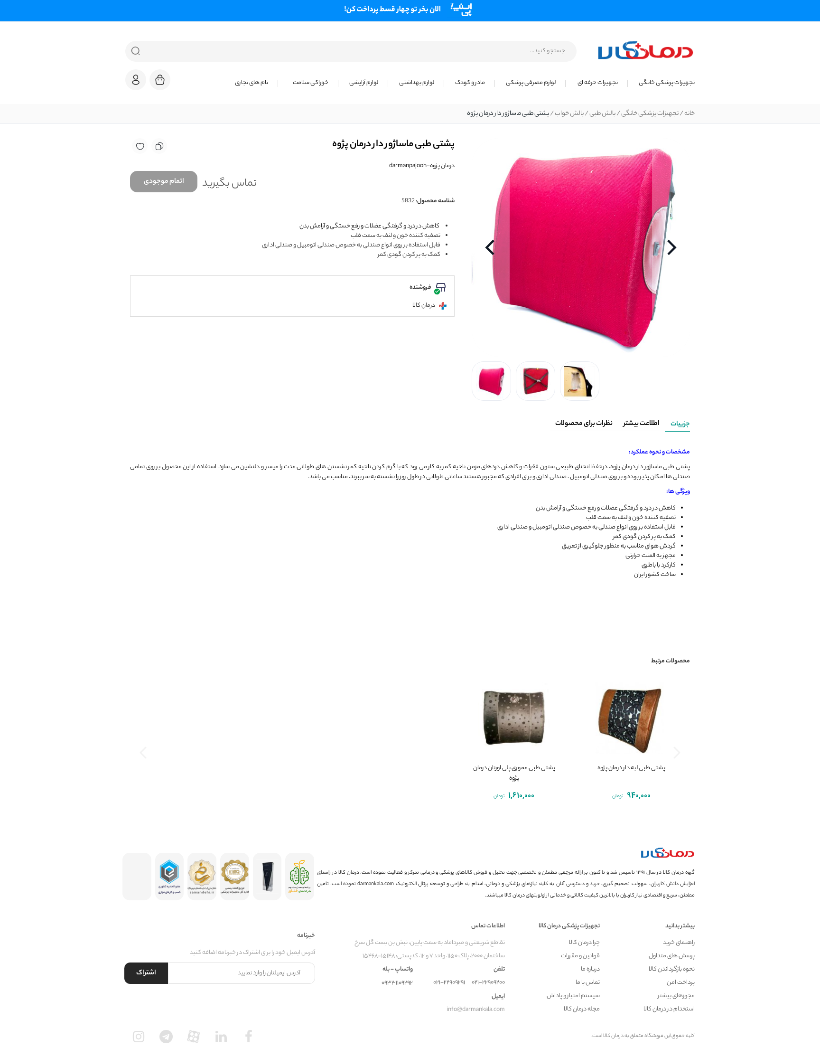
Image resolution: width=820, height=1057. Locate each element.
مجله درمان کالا (582, 1009)
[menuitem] (661, 83)
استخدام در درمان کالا (669, 1009)
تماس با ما (588, 983)
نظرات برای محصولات (584, 424)
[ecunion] (169, 876)
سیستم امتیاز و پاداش (573, 996)
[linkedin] (221, 1036)
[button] (135, 79)
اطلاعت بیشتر (642, 424)
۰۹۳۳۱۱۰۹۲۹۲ (397, 983)
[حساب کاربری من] (135, 84)
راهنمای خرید (679, 943)
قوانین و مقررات (580, 956)
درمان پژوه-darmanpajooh (422, 166)
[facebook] (248, 1036)
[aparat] (193, 1036)
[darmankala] (645, 50)
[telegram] (166, 1036)
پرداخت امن (681, 983)
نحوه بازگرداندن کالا (672, 969)
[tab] (677, 423)
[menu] (438, 83)
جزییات (680, 424)
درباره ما (590, 969)
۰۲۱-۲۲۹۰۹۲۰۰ (488, 983)
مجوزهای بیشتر (676, 996)
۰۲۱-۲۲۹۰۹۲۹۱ (449, 983)
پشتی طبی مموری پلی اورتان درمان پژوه (514, 773)
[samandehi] (201, 876)
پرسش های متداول (672, 956)
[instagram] (138, 1036)
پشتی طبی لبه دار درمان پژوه (631, 768)
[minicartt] (159, 79)
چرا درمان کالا (584, 943)
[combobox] (351, 51)
